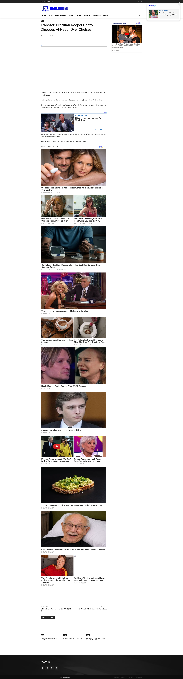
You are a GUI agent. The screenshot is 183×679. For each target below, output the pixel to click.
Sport (42, 20)
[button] (140, 15)
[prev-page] (42, 644)
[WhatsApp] (67, 597)
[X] (141, 1)
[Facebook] (136, 1)
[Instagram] (139, 1)
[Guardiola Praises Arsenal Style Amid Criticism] (51, 628)
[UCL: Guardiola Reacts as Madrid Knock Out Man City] (96, 628)
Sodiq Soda (45, 35)
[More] (98, 40)
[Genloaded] (56, 8)
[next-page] (45, 644)
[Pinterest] (63, 597)
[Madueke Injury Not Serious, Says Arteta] (73, 628)
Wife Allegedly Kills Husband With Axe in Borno (92, 609)
